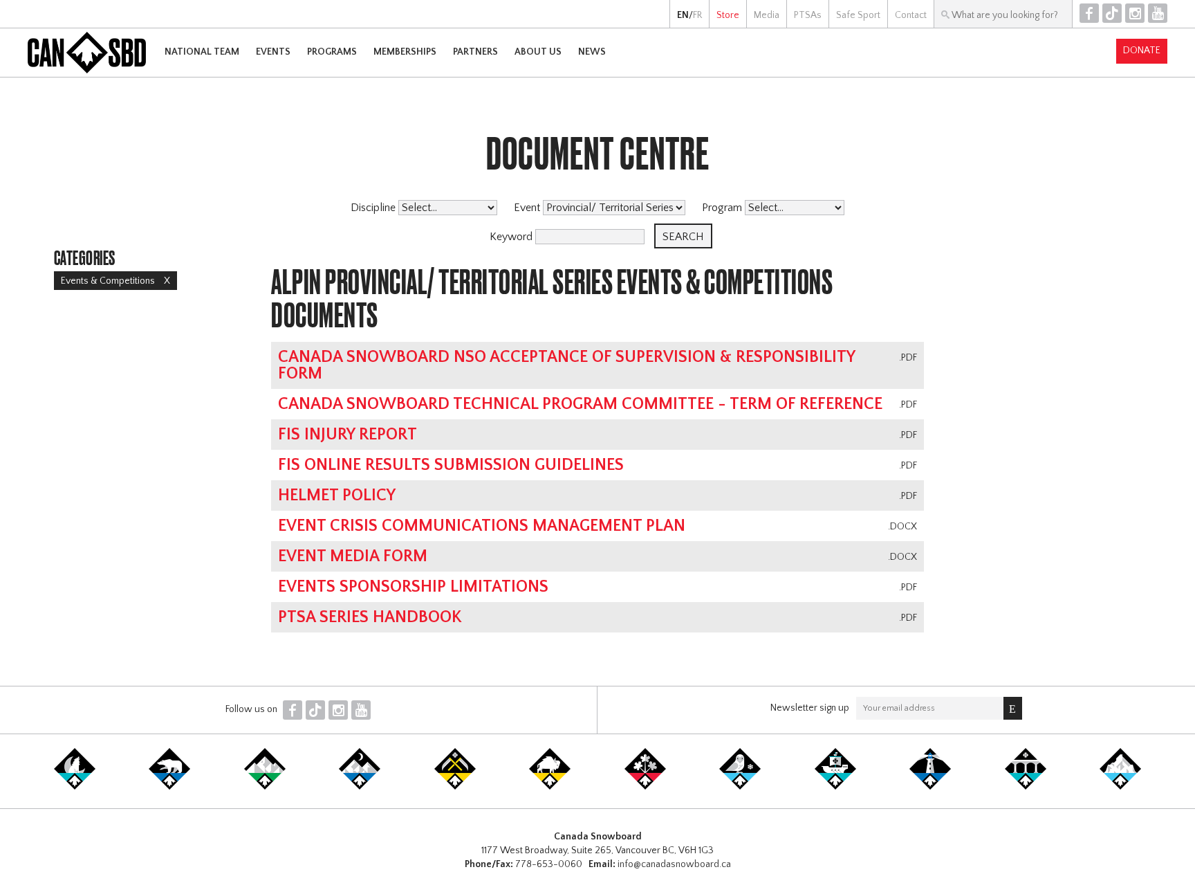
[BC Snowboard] (265, 786)
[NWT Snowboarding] (169, 786)
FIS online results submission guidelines (451, 465)
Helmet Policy (337, 495)
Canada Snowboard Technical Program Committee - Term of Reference (580, 404)
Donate (1141, 50)
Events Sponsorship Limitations (413, 587)
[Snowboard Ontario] (645, 786)
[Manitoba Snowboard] (550, 786)
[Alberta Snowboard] (359, 786)
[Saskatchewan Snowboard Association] (455, 786)
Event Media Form (352, 556)
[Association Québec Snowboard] (740, 786)
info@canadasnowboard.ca (674, 864)
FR (697, 15)
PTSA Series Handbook (370, 617)
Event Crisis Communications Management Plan (481, 526)
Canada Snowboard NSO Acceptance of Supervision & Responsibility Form (566, 365)
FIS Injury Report (347, 435)
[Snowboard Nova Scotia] (930, 786)
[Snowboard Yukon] (74, 786)
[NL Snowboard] (1120, 786)
